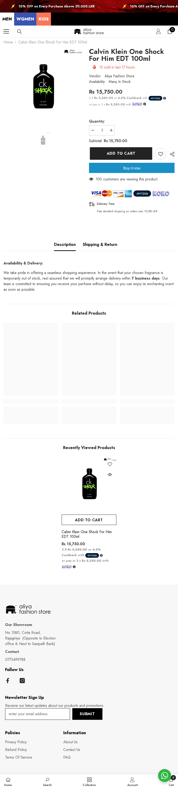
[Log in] (158, 31)
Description (65, 244)
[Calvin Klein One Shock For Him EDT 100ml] (89, 484)
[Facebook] (7, 680)
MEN (7, 19)
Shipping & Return (100, 244)
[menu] (6, 31)
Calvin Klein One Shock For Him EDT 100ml (87, 534)
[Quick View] (110, 474)
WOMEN (25, 19)
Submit (87, 714)
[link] (30, 401)
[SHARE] (170, 154)
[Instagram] (22, 680)
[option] (42, 87)
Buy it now (131, 168)
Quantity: (97, 121)
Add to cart (120, 153)
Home (8, 42)
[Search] (19, 31)
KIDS (44, 19)
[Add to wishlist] (160, 154)
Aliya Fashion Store (119, 76)
